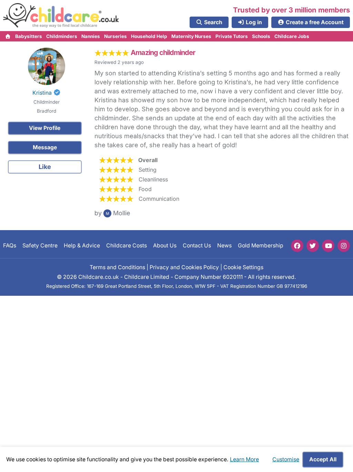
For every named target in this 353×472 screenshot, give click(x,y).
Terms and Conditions (117, 267)
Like (45, 166)
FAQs (9, 245)
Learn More (244, 459)
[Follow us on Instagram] (343, 245)
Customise (285, 459)
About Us (164, 245)
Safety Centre (40, 245)
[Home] (8, 36)
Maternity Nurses (191, 36)
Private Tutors (231, 36)
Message (45, 147)
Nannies (90, 36)
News (224, 245)
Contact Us (197, 245)
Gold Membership (260, 245)
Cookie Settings (243, 267)
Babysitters (28, 36)
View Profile (44, 128)
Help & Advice (82, 245)
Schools (261, 36)
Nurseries (115, 36)
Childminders (61, 36)
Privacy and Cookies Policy (184, 267)
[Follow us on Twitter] (312, 245)
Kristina (42, 92)
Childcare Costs (126, 245)
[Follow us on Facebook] (297, 245)
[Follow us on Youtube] (328, 245)
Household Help (149, 36)
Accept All (322, 459)
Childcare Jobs (291, 36)
